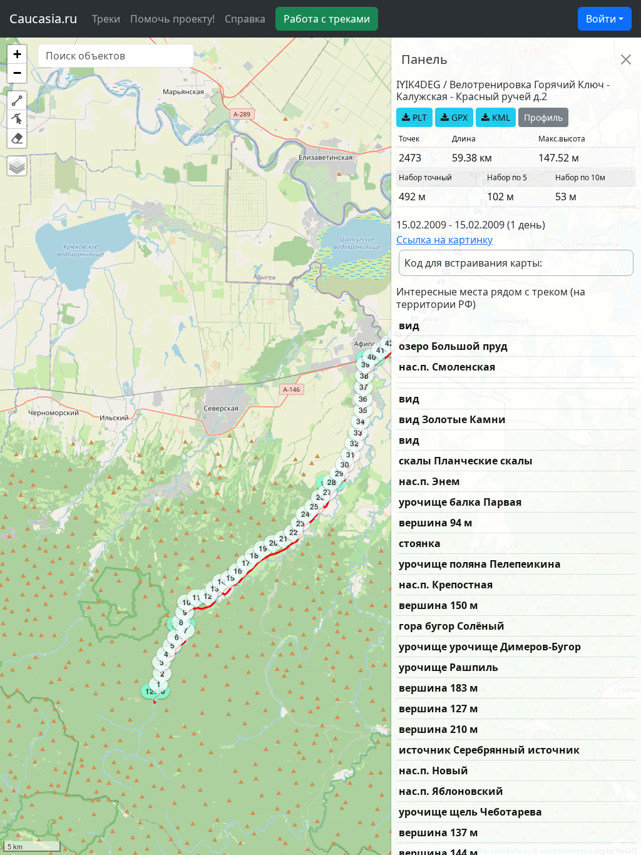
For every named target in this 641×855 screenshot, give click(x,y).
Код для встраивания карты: (473, 263)
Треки (106, 19)
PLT (418, 117)
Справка (245, 19)
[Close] (626, 59)
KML (500, 117)
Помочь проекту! (172, 19)
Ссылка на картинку (444, 240)
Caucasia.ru (43, 18)
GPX (458, 117)
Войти (601, 19)
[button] (17, 54)
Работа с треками (327, 19)
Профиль (543, 117)
